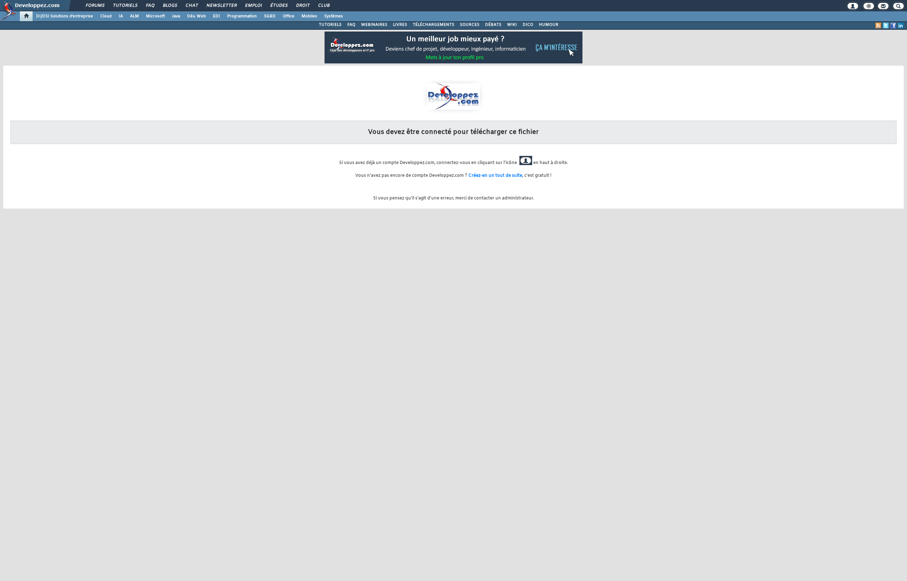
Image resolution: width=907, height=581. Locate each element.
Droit (302, 6)
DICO (528, 24)
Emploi (253, 6)
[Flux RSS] (878, 25)
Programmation (242, 16)
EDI (216, 16)
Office (288, 16)
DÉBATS (493, 24)
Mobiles (309, 16)
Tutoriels (125, 6)
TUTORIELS (330, 24)
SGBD (270, 16)
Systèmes (333, 16)
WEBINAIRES (374, 24)
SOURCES (469, 24)
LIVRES (400, 24)
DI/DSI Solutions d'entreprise (64, 16)
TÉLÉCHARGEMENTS (433, 24)
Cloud (106, 16)
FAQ (150, 6)
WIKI (512, 24)
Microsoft (155, 16)
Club (323, 6)
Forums (95, 6)
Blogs (170, 6)
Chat (191, 6)
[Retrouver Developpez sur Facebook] (893, 25)
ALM (134, 16)
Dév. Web (196, 16)
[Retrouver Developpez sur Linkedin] (900, 25)
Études (278, 6)
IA (121, 16)
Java (176, 16)
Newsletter (221, 6)
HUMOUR (548, 24)
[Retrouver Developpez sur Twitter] (886, 25)
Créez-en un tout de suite (495, 176)
